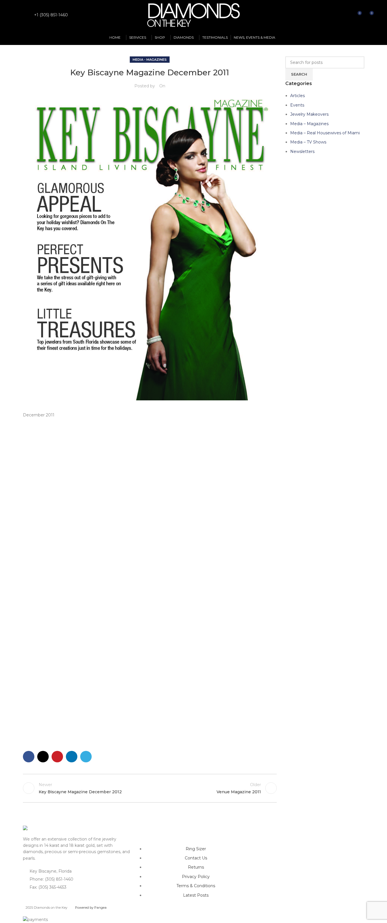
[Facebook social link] (17, 15)
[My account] (336, 15)
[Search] (346, 15)
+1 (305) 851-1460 (51, 14)
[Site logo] (193, 14)
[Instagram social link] (24, 15)
